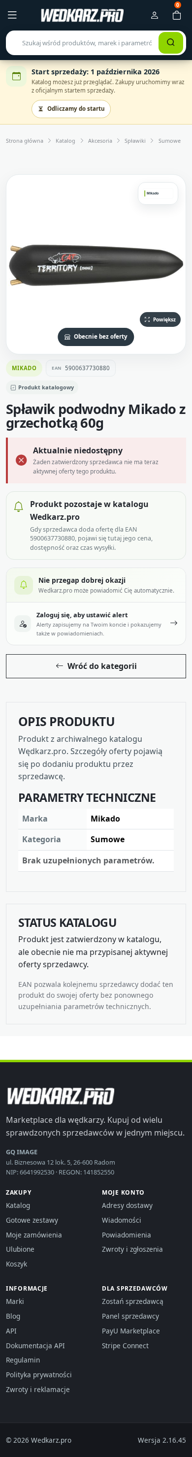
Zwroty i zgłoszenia (132, 1249)
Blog (13, 1316)
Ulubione (20, 1249)
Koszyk (16, 1263)
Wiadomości (121, 1220)
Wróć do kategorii (102, 666)
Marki (15, 1301)
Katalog (65, 140)
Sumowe (170, 140)
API (11, 1330)
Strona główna (24, 140)
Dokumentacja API (35, 1345)
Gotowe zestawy (32, 1220)
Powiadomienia (126, 1234)
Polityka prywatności (39, 1374)
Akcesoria (100, 140)
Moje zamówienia (34, 1234)
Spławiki (135, 140)
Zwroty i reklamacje (38, 1389)
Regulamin (23, 1359)
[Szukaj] (171, 43)
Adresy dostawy (127, 1205)
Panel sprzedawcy (130, 1316)
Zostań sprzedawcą (132, 1301)
